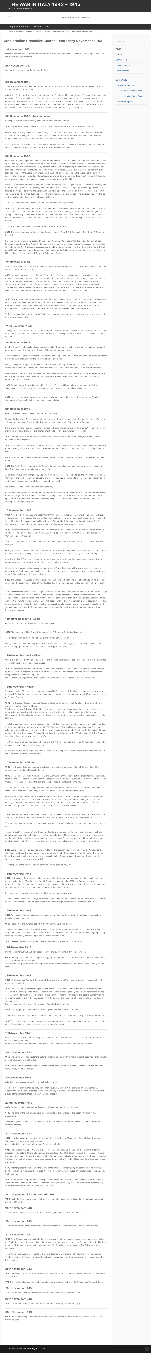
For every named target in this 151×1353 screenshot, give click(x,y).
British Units (121, 80)
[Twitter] (141, 6)
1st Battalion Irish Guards (131, 91)
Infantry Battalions (126, 85)
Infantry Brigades (125, 101)
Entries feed (121, 60)
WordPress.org (122, 70)
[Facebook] (136, 6)
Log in (119, 54)
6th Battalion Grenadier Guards (29, 31)
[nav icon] (10, 17)
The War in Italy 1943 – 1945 (44, 4)
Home (11, 31)
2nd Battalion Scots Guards (132, 96)
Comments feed (123, 65)
